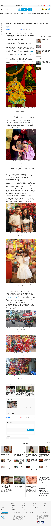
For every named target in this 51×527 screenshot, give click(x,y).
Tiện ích (22, 5)
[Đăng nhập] (49, 9)
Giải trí (30, 13)
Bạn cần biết (18, 5)
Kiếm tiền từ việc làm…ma (13, 413)
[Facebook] (46, 5)
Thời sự (5, 13)
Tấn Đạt (9, 26)
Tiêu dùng (42, 13)
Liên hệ (25, 5)
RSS (23, 512)
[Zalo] (49, 5)
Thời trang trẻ (47, 13)
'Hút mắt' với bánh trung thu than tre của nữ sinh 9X (17, 410)
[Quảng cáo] (43, 9)
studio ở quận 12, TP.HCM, (26, 42)
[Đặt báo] (46, 9)
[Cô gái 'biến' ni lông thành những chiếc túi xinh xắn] (12, 404)
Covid (7, 175)
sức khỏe (29, 58)
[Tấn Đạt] (7, 27)
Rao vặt (45, 505)
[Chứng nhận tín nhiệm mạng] (40, 522)
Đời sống (13, 13)
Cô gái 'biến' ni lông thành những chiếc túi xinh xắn (25, 403)
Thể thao (32, 13)
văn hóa (19, 54)
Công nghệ (36, 13)
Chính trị (2, 13)
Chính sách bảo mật (33, 512)
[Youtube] (44, 5)
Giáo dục (22, 13)
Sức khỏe (16, 13)
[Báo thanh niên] (25, 9)
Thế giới (8, 13)
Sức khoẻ (13, 505)
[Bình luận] (1, 29)
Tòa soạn (27, 512)
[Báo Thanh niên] (4, 512)
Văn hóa (27, 13)
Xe (38, 13)
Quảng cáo (20, 512)
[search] (10, 9)
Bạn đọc (45, 503)
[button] (1, 21)
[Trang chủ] (0, 13)
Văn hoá (23, 505)
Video (40, 13)
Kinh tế (11, 13)
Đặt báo (15, 512)
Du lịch (25, 13)
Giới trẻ (19, 13)
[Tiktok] (48, 5)
